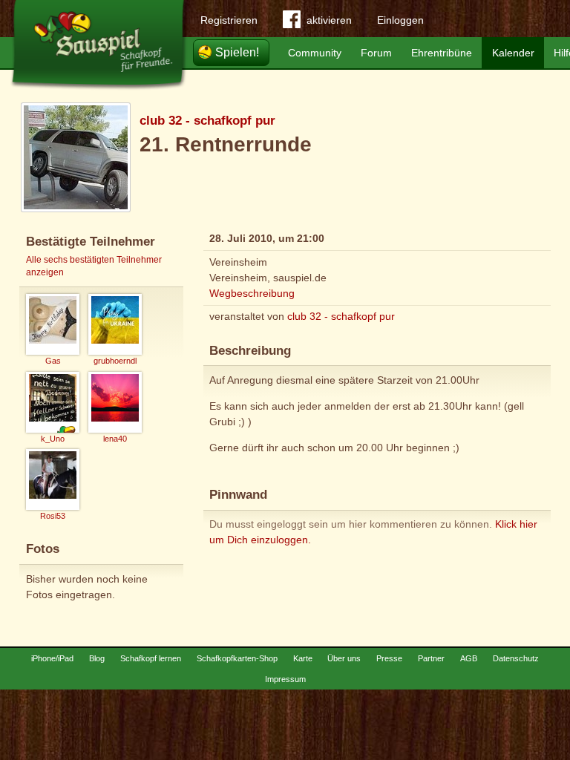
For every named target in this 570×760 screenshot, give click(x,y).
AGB (468, 658)
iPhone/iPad (52, 658)
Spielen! (237, 52)
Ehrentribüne (441, 53)
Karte (302, 658)
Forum (376, 53)
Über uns (344, 658)
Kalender (513, 53)
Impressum (285, 679)
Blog (97, 658)
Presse (389, 658)
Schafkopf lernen (150, 658)
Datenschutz (516, 658)
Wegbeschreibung (252, 293)
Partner (431, 658)
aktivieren (329, 20)
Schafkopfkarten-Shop (237, 658)
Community (314, 53)
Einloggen (400, 20)
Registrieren (229, 20)
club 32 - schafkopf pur (207, 121)
